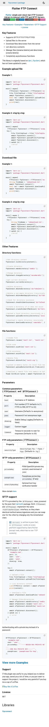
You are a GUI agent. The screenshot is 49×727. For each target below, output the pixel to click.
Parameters (28, 25)
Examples (18, 25)
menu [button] (4, 2)
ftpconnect (7, 711)
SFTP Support (40, 25)
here (14, 491)
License (25, 27)
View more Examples (15, 662)
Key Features (8, 25)
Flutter (9, 15)
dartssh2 (19, 504)
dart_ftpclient (34, 61)
